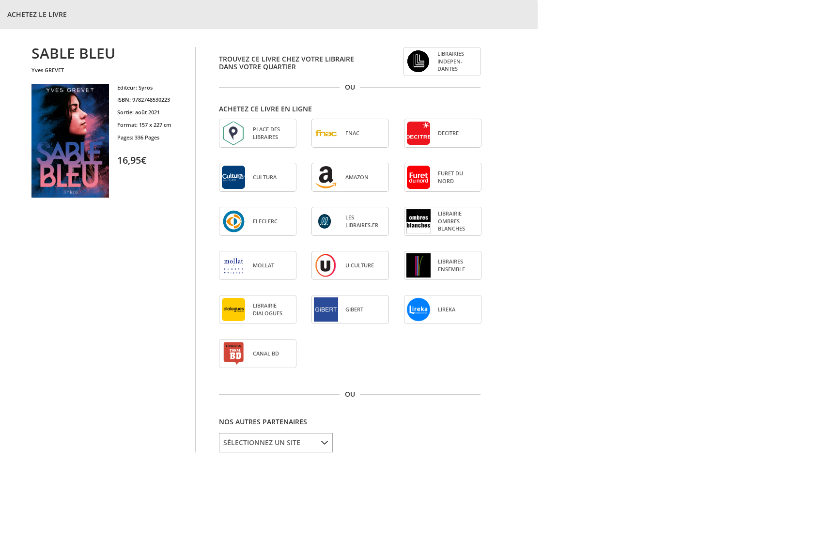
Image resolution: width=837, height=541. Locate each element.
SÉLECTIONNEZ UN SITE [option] (261, 442)
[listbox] (276, 442)
